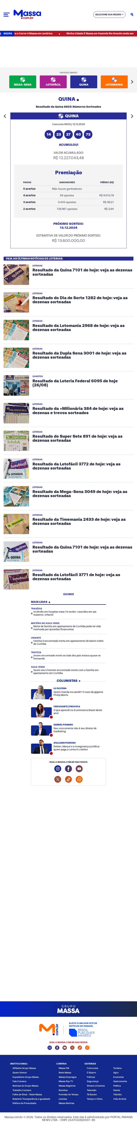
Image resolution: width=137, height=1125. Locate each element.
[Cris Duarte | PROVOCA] (41, 710)
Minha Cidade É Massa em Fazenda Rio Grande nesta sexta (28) (90, 33)
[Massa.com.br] (27, 14)
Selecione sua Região (108, 14)
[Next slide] (132, 82)
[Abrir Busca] (132, 14)
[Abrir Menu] (7, 15)
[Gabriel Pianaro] (41, 729)
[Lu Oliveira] (41, 692)
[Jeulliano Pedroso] (41, 747)
